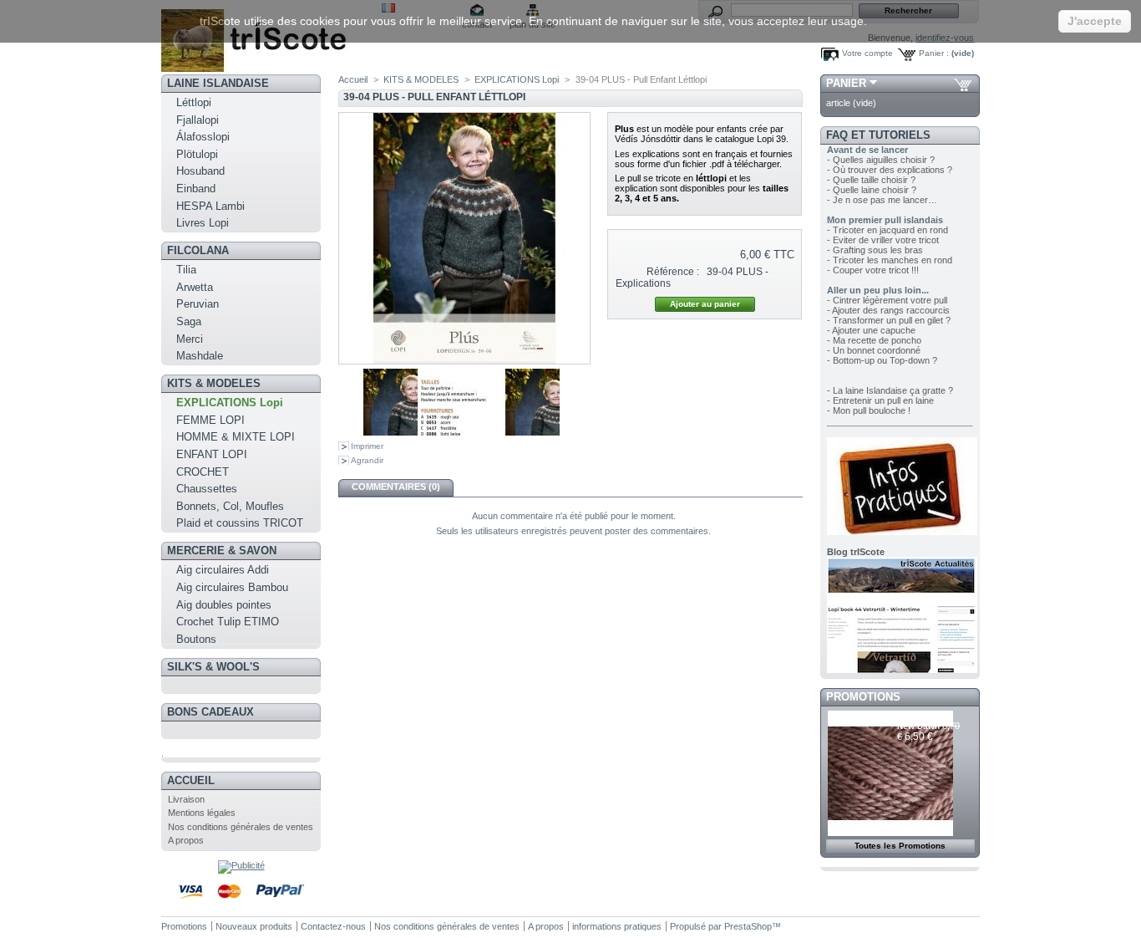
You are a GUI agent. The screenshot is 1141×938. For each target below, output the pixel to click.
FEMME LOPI (210, 420)
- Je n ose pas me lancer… (882, 200)
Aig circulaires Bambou (232, 587)
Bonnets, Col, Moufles (230, 506)
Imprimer (367, 446)
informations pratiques (617, 926)
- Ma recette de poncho (874, 340)
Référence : (673, 272)
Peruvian (197, 304)
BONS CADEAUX (210, 712)
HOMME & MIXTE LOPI (235, 437)
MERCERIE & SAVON (221, 550)
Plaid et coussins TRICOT (239, 523)
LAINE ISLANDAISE (218, 83)
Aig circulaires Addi (222, 569)
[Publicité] (241, 865)
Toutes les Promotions (900, 845)
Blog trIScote (856, 552)
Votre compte (867, 53)
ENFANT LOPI (211, 454)
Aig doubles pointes (223, 605)
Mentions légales (202, 813)
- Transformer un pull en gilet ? (889, 320)
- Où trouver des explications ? (889, 170)
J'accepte (1094, 21)
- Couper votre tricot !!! (873, 270)
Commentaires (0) (396, 487)
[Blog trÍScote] (902, 670)
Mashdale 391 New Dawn (925, 721)
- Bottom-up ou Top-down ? (882, 360)
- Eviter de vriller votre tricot (883, 240)
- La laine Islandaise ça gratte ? (890, 390)
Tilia (186, 269)
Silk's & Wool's (213, 666)
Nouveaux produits (254, 926)
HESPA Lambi (210, 206)
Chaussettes (206, 488)
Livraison (186, 799)
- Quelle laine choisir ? (871, 190)
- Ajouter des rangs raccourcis (888, 310)
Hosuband (200, 171)
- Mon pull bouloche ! (868, 410)
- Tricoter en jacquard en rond (887, 230)
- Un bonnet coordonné (873, 350)
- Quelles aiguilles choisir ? (881, 160)
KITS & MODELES (214, 383)
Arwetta (194, 287)
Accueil (191, 780)
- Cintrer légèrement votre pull (887, 300)
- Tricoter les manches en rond (889, 260)
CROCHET (202, 472)
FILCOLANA (198, 250)
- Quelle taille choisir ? (871, 180)
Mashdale (199, 355)
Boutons (196, 639)
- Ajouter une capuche (871, 330)
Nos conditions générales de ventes (240, 827)
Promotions (863, 697)
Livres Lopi (202, 223)
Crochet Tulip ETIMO (227, 621)
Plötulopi (197, 154)
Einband (196, 188)
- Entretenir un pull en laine (880, 400)
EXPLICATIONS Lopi (229, 402)
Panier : (934, 53)
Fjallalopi (197, 120)
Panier (846, 83)
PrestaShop (748, 926)
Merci (189, 339)
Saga (188, 321)
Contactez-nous (333, 926)
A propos (186, 840)
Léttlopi (193, 102)
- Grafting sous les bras (875, 250)
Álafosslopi (203, 136)
